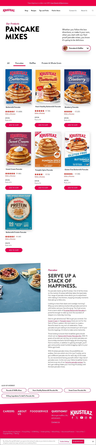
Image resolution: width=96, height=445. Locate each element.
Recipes (33, 10)
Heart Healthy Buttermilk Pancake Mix (45, 390)
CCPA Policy (35, 432)
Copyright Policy (7, 433)
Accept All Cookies (78, 441)
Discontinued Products (68, 432)
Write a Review (10, 114)
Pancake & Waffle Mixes (14, 390)
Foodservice (39, 411)
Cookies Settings (64, 441)
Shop (26, 10)
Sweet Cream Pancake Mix (77, 390)
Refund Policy (56, 432)
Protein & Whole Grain (51, 63)
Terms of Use (80, 432)
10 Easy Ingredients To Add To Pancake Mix (20, 396)
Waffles (32, 63)
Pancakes (19, 63)
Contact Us (73, 10)
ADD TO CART (14, 125)
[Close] (93, 441)
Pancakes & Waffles (76, 48)
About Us (84, 10)
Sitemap (16, 433)
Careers (8, 411)
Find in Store (56, 10)
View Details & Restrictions (59, 3)
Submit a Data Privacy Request (11, 432)
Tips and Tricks (44, 10)
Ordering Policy (45, 432)
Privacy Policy (26, 432)
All (8, 63)
